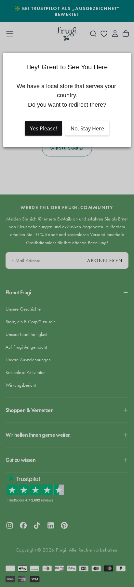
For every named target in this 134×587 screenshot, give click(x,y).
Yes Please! (43, 128)
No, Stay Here (87, 128)
